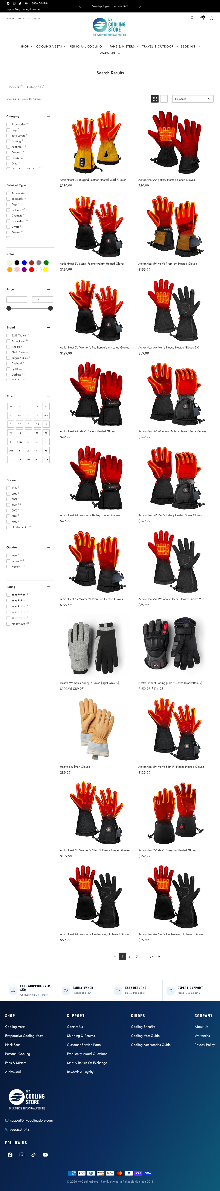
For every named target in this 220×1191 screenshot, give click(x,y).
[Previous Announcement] (80, 6)
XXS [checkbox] (46, 459)
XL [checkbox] (46, 450)
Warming (108, 53)
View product (96, 169)
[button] (155, 99)
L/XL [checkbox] (19, 442)
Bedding (188, 46)
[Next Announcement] (140, 6)
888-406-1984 (40, 3)
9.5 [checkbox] (10, 433)
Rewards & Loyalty (80, 1071)
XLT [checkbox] (10, 459)
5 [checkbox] (28, 415)
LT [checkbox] (28, 442)
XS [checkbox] (19, 459)
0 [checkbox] (11, 406)
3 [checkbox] (37, 406)
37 (151, 956)
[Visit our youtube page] (26, 3)
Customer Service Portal (84, 1044)
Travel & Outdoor (158, 46)
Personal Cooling (85, 46)
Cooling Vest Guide (145, 1035)
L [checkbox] (10, 442)
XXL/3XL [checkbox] (38, 459)
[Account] (192, 18)
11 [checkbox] (29, 433)
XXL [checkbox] (28, 459)
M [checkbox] (37, 442)
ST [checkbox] (37, 450)
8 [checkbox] (28, 424)
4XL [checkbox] (19, 415)
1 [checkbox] (19, 406)
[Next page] (158, 956)
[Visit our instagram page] (14, 3)
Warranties (202, 1035)
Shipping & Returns (81, 1035)
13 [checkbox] (46, 433)
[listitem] (110, 6)
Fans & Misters (122, 46)
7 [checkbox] (10, 424)
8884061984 (19, 1129)
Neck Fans (12, 1044)
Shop (24, 46)
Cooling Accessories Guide (151, 1044)
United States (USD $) (21, 18)
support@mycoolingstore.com (23, 9)
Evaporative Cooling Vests (24, 1035)
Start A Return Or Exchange (87, 1062)
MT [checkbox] (46, 442)
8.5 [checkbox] (37, 424)
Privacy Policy (205, 1044)
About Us (201, 1026)
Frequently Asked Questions (87, 1053)
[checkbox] (9, 262)
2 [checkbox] (28, 406)
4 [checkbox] (11, 415)
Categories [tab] (35, 86)
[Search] (211, 18)
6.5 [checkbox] (46, 415)
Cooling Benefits (143, 1026)
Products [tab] (14, 86)
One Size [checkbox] (11, 451)
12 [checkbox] (37, 433)
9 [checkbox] (46, 424)
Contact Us (75, 1026)
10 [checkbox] (19, 433)
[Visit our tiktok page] (20, 3)
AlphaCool (13, 1071)
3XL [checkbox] (46, 406)
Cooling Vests (49, 46)
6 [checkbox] (37, 415)
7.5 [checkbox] (19, 424)
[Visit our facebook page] (8, 3)
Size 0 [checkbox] (29, 451)
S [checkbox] (19, 450)
